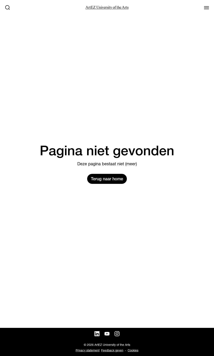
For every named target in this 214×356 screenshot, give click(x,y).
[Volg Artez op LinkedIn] (96, 333)
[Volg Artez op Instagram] (117, 333)
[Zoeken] (7, 7)
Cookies (133, 350)
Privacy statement (87, 350)
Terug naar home (107, 178)
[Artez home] (106, 7)
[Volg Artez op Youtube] (107, 333)
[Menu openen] (206, 7)
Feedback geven (112, 350)
